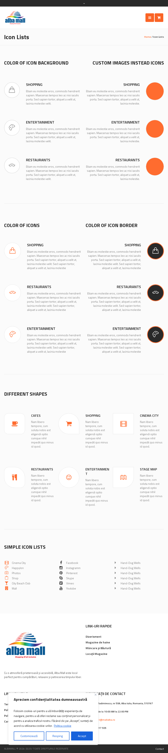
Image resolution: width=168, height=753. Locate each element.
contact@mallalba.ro (103, 720)
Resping (57, 736)
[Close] (95, 695)
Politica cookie (62, 725)
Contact (160, 749)
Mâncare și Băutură (98, 648)
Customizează (28, 736)
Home (147, 37)
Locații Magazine (96, 654)
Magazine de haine (98, 642)
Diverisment (93, 636)
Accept (82, 736)
